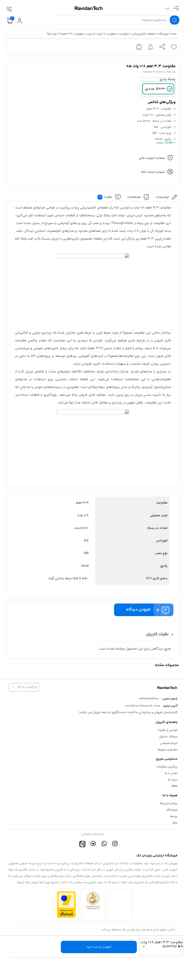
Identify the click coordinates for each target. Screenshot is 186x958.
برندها (174, 816)
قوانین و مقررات (167, 730)
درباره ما (173, 780)
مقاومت (124, 34)
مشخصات (134, 197)
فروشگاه (163, 34)
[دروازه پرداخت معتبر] (66, 917)
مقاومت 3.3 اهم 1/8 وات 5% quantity (161, 944)
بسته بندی (167, 79)
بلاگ (175, 823)
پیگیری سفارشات (167, 767)
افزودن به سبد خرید (98, 947)
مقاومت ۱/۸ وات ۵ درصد (101, 34)
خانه (174, 34)
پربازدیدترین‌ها (169, 803)
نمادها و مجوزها (168, 750)
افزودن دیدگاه (138, 610)
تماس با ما (171, 773)
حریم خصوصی (169, 743)
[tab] (167, 197)
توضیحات (162, 197)
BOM (175, 786)
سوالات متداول (168, 736)
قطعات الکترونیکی (143, 34)
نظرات (106, 197)
